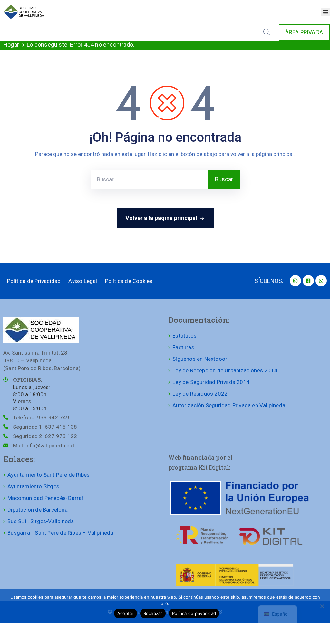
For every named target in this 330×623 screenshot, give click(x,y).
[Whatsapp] (321, 280)
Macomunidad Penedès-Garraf (45, 498)
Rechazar (152, 613)
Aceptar (125, 613)
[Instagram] (295, 280)
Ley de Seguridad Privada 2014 (211, 382)
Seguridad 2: (45, 436)
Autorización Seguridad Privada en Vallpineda (228, 405)
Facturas (183, 347)
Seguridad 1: (45, 427)
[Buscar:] (149, 179)
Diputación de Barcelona (37, 509)
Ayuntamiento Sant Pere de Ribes (48, 475)
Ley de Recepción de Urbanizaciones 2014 (224, 370)
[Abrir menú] (325, 12)
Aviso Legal (82, 281)
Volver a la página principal (161, 218)
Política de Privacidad (34, 281)
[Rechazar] (322, 606)
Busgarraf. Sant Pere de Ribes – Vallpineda (60, 533)
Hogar (11, 44)
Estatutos (184, 335)
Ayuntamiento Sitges (33, 486)
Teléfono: (41, 417)
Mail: (43, 445)
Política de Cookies (129, 281)
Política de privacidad (194, 613)
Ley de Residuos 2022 (200, 393)
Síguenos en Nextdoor (199, 359)
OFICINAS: (27, 379)
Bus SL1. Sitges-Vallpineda (40, 521)
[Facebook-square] (308, 280)
